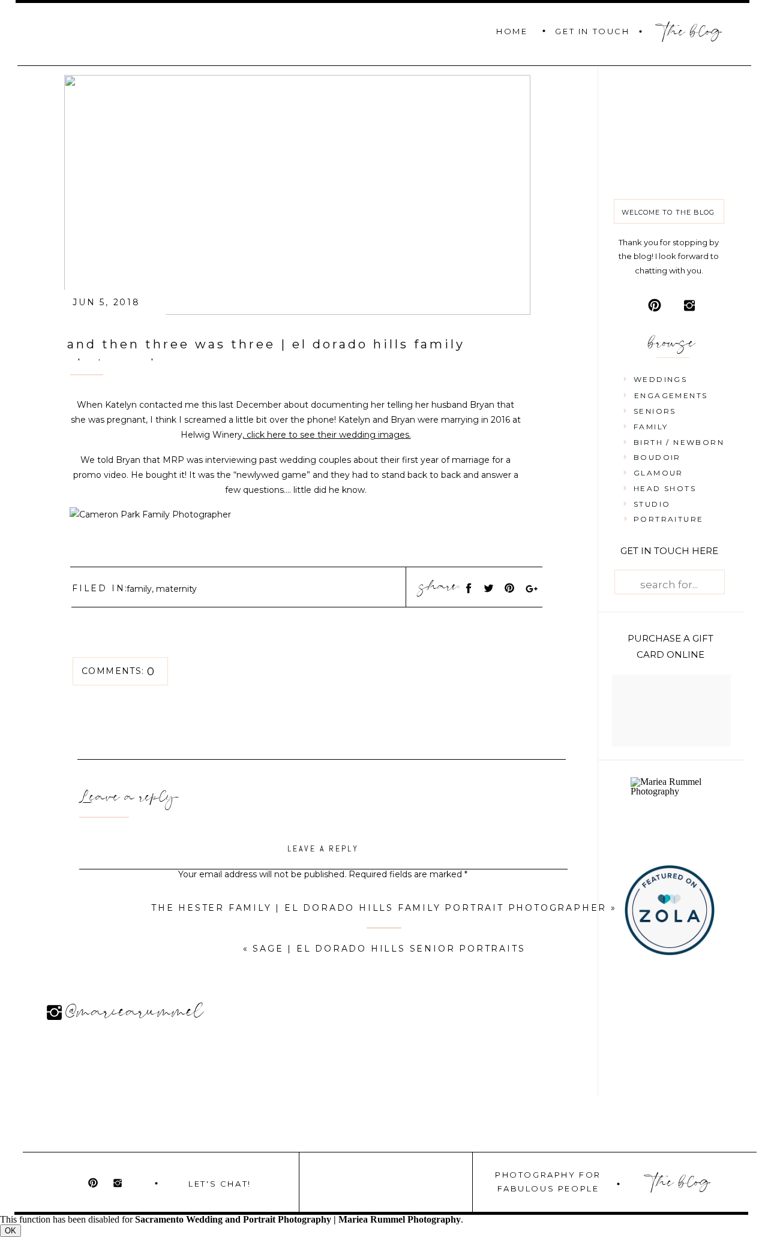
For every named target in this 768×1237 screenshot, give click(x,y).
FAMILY (139, 588)
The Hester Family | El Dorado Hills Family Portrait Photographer (379, 907)
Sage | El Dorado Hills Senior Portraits (389, 948)
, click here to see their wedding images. (326, 434)
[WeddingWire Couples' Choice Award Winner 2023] (672, 791)
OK (10, 1230)
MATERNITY (176, 588)
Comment (322, 897)
